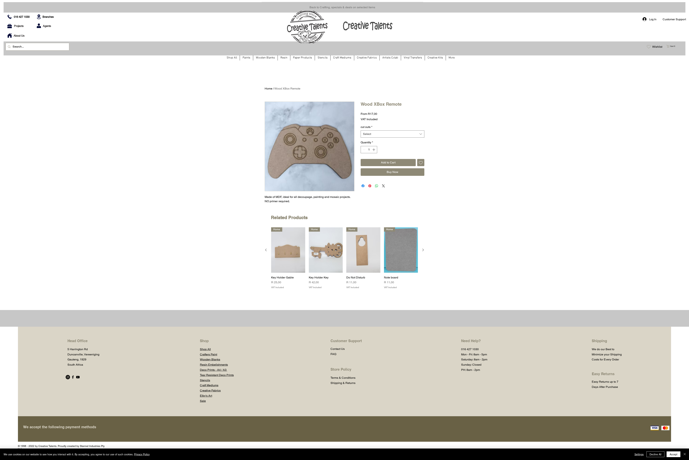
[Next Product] (423, 250)
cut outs (366, 127)
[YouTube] (78, 377)
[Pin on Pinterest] (370, 186)
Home (268, 88)
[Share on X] (383, 186)
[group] (344, 258)
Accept (673, 454)
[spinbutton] (369, 149)
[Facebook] (73, 377)
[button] (672, 46)
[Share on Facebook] (363, 186)
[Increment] (374, 149)
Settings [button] (639, 454)
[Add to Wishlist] (420, 162)
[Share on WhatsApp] (376, 186)
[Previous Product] (266, 250)
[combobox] (392, 134)
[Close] (685, 454)
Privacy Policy (142, 454)
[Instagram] (68, 377)
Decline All (655, 454)
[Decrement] (363, 149)
